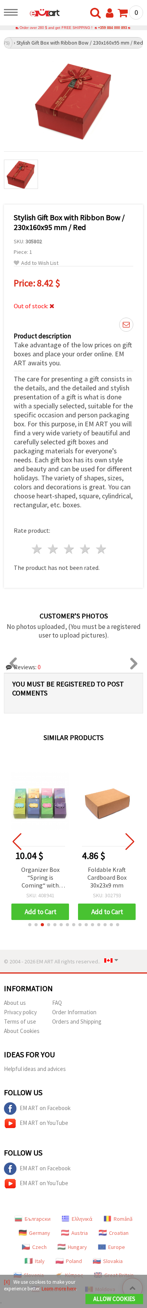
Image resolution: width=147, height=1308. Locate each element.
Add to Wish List (39, 263)
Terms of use (20, 1021)
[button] (29, 924)
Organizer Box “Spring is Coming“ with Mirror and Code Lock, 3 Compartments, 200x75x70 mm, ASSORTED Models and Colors (40, 878)
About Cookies (22, 1031)
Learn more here (59, 1288)
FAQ (57, 1002)
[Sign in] (111, 13)
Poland (74, 1261)
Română (123, 1218)
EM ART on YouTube (44, 1123)
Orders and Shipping (77, 1021)
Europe (116, 1247)
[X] (7, 1282)
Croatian (119, 1232)
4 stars (85, 549)
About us (15, 1002)
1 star (37, 549)
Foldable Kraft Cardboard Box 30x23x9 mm (107, 877)
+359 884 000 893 (112, 28)
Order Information (74, 1012)
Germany (39, 1232)
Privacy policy (20, 1012)
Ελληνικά (82, 1218)
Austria (79, 1232)
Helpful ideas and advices (35, 1069)
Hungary (77, 1247)
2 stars (53, 549)
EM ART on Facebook (45, 1108)
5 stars (101, 549)
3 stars (70, 549)
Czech (39, 1247)
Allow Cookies (114, 1299)
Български (38, 1218)
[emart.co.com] (40, 13)
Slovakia (113, 1261)
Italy (40, 1261)
